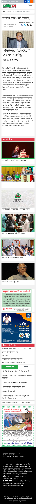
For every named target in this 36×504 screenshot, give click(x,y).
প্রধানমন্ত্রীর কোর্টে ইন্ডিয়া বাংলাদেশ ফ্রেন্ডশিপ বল (16, 349)
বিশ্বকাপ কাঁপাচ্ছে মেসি (9, 391)
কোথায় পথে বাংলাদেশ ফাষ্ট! (10, 352)
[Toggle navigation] (30, 6)
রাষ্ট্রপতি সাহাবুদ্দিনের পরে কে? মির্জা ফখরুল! (15, 371)
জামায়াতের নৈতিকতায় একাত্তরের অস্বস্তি (16, 209)
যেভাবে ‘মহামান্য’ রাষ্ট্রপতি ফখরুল (14, 233)
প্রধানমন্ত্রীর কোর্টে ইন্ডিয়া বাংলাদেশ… (15, 160)
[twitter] (25, 25)
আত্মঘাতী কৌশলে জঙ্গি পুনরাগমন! (12, 359)
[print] (31, 25)
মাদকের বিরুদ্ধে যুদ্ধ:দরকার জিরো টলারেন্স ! (15, 382)
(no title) (5, 356)
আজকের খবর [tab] (10, 367)
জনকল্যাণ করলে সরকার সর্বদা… (13, 257)
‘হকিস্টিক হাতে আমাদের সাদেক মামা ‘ (13, 387)
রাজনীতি (9, 12)
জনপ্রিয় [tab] (26, 367)
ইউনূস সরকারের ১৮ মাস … (12, 282)
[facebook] (22, 25)
